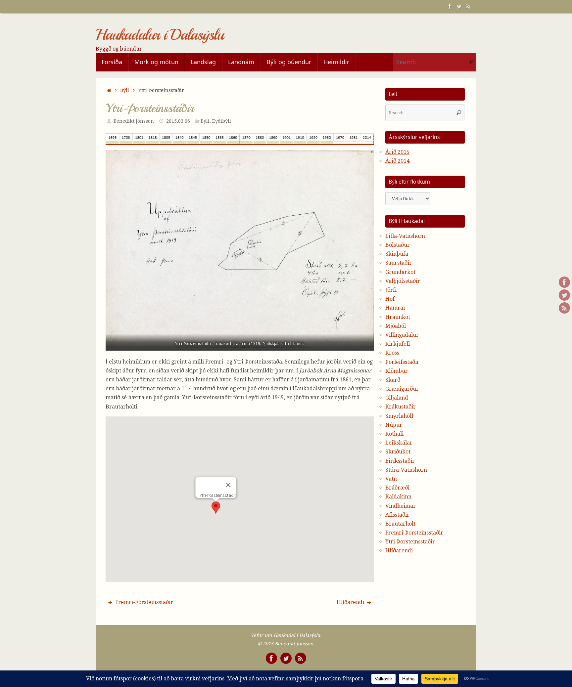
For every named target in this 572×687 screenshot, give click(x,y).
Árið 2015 (397, 152)
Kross (392, 353)
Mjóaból (395, 326)
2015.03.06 (178, 121)
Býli (124, 90)
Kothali (394, 434)
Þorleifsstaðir (402, 362)
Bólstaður (397, 245)
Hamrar (395, 308)
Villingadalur (402, 335)
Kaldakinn (398, 497)
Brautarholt (400, 524)
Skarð (392, 380)
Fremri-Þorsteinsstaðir (143, 602)
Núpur (393, 425)
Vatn (391, 479)
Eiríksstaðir (400, 461)
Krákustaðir (400, 407)
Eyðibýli (221, 121)
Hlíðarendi (351, 602)
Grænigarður (402, 389)
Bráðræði (397, 488)
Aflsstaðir (397, 515)
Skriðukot (397, 452)
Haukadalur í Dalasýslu (160, 34)
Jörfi (391, 290)
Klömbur (396, 371)
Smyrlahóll (399, 416)
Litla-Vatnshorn (405, 236)
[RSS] (468, 6)
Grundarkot (400, 272)
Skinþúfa (396, 254)
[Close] (228, 485)
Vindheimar (400, 506)
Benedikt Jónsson (134, 121)
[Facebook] (449, 6)
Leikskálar (398, 443)
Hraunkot (397, 317)
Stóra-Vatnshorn (406, 470)
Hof (390, 299)
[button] (216, 507)
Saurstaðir (398, 263)
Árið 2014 (397, 161)
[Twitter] (459, 6)
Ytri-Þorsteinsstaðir (410, 541)
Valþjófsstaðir (402, 281)
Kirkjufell (397, 344)
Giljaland (396, 398)
